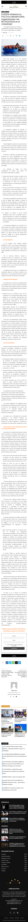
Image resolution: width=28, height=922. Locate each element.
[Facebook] (7, 35)
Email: (14, 640)
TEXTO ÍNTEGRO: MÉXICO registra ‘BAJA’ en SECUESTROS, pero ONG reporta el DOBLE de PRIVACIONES (16, 807)
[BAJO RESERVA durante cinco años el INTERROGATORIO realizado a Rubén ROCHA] (7, 713)
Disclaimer (6, 917)
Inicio (2, 9)
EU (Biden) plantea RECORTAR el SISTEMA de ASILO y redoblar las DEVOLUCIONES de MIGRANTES (21, 673)
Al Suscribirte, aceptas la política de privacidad (15, 645)
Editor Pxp (5, 32)
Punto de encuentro (5, 716)
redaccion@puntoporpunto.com (14, 902)
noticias (6, 9)
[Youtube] (17, 697)
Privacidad (12, 917)
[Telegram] (19, 35)
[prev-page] (2, 739)
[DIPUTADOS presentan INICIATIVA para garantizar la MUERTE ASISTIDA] (4, 838)
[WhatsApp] (13, 35)
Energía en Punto (5, 731)
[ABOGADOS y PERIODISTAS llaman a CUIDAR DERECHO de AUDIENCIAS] (21, 713)
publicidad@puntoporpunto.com (14, 903)
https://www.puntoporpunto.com (14, 692)
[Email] (16, 35)
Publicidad (17, 917)
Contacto (22, 917)
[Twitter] (10, 35)
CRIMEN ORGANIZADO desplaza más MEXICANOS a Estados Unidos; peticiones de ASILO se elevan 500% (7, 673)
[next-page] (4, 739)
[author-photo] (14, 688)
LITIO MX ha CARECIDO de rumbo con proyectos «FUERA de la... (7, 735)
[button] (2, 6)
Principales (11, 9)
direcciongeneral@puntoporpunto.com (14, 900)
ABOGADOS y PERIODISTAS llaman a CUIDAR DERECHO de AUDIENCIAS (20, 720)
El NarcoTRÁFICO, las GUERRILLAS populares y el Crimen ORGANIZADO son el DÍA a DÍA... (17, 820)
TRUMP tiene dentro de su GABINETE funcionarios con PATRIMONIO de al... (20, 735)
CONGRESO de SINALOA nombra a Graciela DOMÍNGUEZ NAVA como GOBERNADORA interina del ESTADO (17, 845)
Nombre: (14, 635)
